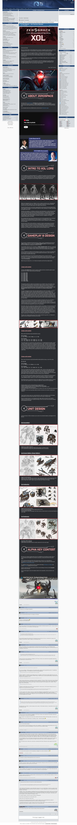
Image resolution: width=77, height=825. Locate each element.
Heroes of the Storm (6, 78)
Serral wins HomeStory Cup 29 (7, 14)
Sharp (68, 126)
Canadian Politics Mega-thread (7, 92)
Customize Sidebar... (10, 121)
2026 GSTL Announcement (6, 31)
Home (4, 8)
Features (22, 8)
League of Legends (6, 75)
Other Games (10, 65)
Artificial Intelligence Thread (6, 91)
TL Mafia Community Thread (6, 84)
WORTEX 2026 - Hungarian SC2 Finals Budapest (9, 35)
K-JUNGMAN (62, 74)
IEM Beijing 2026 (63, 104)
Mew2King (61, 46)
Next (55, 20)
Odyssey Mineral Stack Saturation (7, 61)
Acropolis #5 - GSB (63, 97)
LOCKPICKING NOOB (6, 117)
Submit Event (72, 14)
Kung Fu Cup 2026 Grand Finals (65, 100)
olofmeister (61, 40)
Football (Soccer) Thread (6, 103)
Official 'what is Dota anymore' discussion (8, 73)
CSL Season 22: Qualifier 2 (64, 77)
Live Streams (66, 29)
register (40, 817)
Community (10, 87)
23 (17, 18)
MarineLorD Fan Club (5, 96)
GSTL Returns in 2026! (6, 20)
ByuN (61, 121)
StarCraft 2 (10, 23)
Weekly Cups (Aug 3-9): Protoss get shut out (8, 21)
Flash (61, 125)
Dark (61, 122)
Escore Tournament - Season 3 (7, 58)
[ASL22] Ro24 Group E (6, 57)
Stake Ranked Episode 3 (64, 86)
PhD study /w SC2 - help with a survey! (8, 29)
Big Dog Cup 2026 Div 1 (64, 103)
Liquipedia (69, 0)
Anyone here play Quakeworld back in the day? (9, 69)
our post (26, 565)
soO (68, 122)
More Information (54, 823)
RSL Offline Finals (63, 101)
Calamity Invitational (63, 102)
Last (61, 126)
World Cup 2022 (5, 107)
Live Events (67, 10)
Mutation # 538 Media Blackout (7, 45)
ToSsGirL (61, 35)
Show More (61, 64)
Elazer (69, 123)
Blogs (10, 114)
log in (36, 817)
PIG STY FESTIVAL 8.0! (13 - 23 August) (8, 33)
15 (17, 14)
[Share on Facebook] (55, 601)
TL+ (30, 8)
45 (17, 20)
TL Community (5, 111)
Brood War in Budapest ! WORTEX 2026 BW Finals (9, 56)
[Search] (73, 8)
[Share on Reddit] (57, 601)
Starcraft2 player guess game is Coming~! (8, 25)
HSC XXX (62, 98)
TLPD (67, 117)
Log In (4, 0)
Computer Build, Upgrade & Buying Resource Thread (9, 109)
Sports (4, 102)
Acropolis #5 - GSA (63, 96)
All (57, 20)
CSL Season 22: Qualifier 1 (64, 68)
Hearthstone (5, 80)
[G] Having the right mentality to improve (8, 37)
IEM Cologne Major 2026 (64, 88)
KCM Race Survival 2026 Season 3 (65, 73)
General (4, 49)
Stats (61, 123)
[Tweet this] (56, 601)
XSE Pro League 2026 (63, 87)
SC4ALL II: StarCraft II (63, 99)
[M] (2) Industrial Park (6, 40)
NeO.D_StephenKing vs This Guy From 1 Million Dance (10, 85)
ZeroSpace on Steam (48, 564)
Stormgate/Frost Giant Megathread (7, 70)
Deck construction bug (6, 81)
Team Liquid (65, 0)
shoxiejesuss (61, 39)
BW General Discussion (6, 51)
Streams (14, 8)
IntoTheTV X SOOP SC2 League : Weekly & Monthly (9, 32)
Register (7, 0)
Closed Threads (10, 124)
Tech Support (5, 108)
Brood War (10, 47)
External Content (5, 42)
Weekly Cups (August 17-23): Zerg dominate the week (10, 28)
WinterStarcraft (62, 44)
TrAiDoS (17, 116)
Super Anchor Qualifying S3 (64, 76)
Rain (61, 124)
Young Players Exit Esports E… (7, 116)
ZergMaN (61, 36)
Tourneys (4, 30)
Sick (60, 47)
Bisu (68, 124)
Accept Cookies (48, 823)
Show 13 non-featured (62, 48)
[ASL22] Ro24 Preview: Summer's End (8, 13)
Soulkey (69, 125)
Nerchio (69, 121)
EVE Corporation (5, 71)
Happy (61, 45)
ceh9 (60, 41)
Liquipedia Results (66, 65)
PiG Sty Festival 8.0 (63, 69)
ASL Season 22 (63, 75)
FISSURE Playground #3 (64, 114)
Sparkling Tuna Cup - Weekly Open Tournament (9, 34)
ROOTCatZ (25, 25)
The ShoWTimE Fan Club (6, 97)
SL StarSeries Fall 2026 (64, 113)
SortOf (61, 31)
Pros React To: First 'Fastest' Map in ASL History (9, 53)
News (10, 10)
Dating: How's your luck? (6, 93)
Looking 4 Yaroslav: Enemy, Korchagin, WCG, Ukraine (10, 52)
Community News (5, 17)
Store (25, 8)
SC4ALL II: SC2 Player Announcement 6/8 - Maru (9, 26)
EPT (28, 8)
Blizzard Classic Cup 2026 (64, 95)
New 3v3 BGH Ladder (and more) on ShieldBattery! (9, 18)
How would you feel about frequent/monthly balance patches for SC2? (10, 27)
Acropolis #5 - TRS (63, 94)
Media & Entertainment (6, 99)
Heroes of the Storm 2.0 (6, 79)
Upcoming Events (66, 50)
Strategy (4, 36)
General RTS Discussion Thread (7, 68)
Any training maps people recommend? (8, 63)
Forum (7, 8)
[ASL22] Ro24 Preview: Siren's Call (7, 12)
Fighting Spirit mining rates (6, 62)
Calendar (10, 8)
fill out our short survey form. (28, 562)
